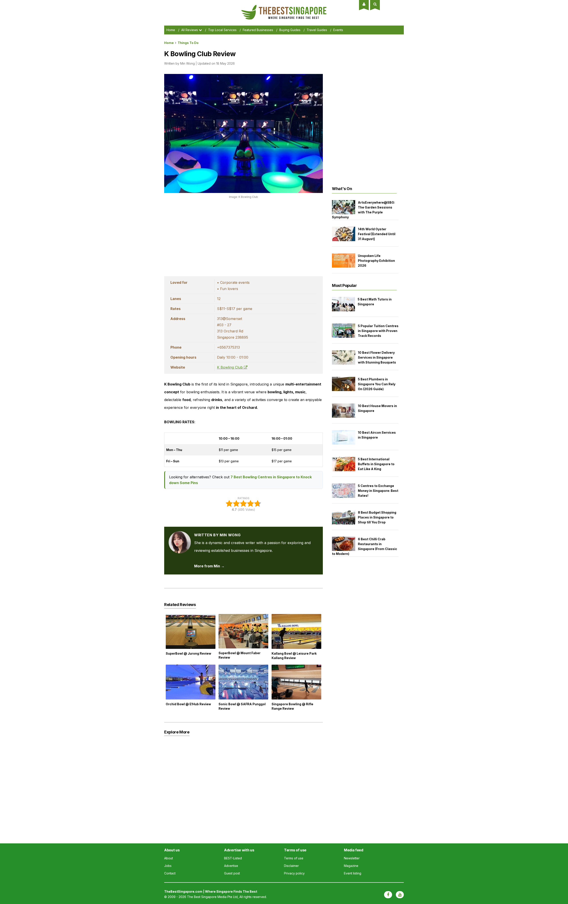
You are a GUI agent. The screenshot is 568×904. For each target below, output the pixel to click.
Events (338, 30)
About (168, 858)
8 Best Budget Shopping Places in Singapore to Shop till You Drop (377, 517)
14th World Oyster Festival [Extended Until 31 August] (376, 234)
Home (170, 30)
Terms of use (293, 858)
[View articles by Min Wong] (180, 535)
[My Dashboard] (364, 4)
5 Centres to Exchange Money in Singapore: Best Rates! (378, 490)
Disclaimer (291, 866)
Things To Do (188, 43)
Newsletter (352, 858)
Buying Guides (289, 30)
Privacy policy (294, 873)
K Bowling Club (230, 367)
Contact (170, 873)
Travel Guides (317, 30)
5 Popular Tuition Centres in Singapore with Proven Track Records (378, 331)
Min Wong (187, 63)
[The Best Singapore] (284, 6)
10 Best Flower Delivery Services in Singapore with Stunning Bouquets (377, 357)
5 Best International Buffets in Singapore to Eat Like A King (376, 464)
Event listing (352, 873)
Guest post (232, 873)
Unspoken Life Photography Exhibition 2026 (376, 260)
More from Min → (209, 566)
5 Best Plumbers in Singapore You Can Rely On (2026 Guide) (376, 384)
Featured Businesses (258, 30)
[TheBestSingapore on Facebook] (388, 894)
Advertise (231, 866)
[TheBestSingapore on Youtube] (400, 894)
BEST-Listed (233, 858)
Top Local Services (222, 30)
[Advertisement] (243, 236)
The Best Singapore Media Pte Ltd (212, 897)
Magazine (351, 866)
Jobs (168, 866)
